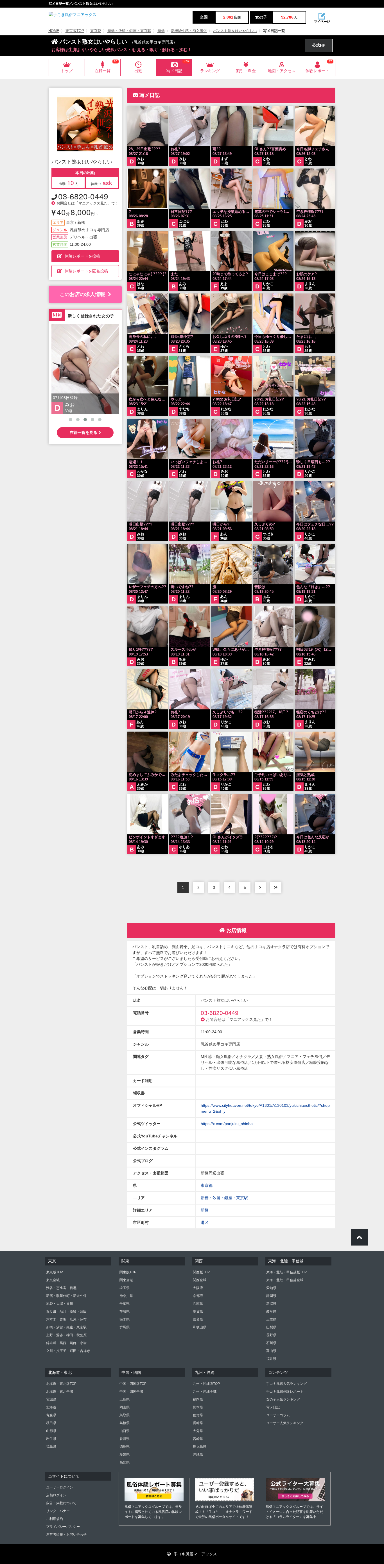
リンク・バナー (58, 1511)
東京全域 (53, 1280)
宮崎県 (198, 1439)
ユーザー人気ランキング (284, 1423)
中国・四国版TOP (132, 1384)
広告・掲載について (61, 1503)
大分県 (198, 1431)
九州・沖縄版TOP (206, 1384)
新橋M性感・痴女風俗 (189, 31)
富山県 (271, 1351)
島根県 (124, 1423)
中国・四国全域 (131, 1392)
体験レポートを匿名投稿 (86, 271)
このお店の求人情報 (82, 294)
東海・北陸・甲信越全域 (284, 1280)
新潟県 (271, 1304)
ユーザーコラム (278, 1415)
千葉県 (124, 1304)
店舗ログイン (56, 1495)
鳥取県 (124, 1415)
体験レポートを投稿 (82, 256)
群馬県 (124, 1327)
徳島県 (124, 1447)
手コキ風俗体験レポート (284, 1392)
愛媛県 (124, 1454)
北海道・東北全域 (59, 1392)
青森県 (51, 1415)
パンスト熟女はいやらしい (235, 31)
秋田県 (51, 1423)
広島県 (124, 1399)
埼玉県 (124, 1288)
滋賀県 (198, 1311)
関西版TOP (201, 1272)
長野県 (271, 1335)
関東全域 (126, 1280)
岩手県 (51, 1439)
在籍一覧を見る (84, 432)
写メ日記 (273, 1407)
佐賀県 (198, 1415)
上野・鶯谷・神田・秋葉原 (66, 1335)
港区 (205, 1222)
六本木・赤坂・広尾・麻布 (66, 1319)
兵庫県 (198, 1304)
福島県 (51, 1447)
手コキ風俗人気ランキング (286, 1384)
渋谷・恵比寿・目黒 (61, 1288)
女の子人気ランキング (283, 1399)
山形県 (51, 1431)
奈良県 (198, 1319)
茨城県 (124, 1311)
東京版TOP (74, 31)
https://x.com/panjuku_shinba (227, 1123)
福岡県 (198, 1399)
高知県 (124, 1462)
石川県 (271, 1343)
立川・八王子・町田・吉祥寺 (68, 1351)
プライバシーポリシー (63, 1527)
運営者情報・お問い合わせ (66, 1534)
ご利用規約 (54, 1519)
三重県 (271, 1319)
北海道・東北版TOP (61, 1384)
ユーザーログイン (59, 1487)
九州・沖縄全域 (204, 1392)
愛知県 (271, 1288)
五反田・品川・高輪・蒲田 (66, 1311)
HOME (53, 31)
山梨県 (271, 1327)
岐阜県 (271, 1311)
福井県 (271, 1359)
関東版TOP (127, 1272)
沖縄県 (198, 1454)
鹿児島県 (199, 1447)
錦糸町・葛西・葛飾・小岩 (66, 1343)
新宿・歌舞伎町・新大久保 (66, 1296)
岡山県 (124, 1407)
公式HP (318, 45)
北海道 (51, 1407)
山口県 (124, 1431)
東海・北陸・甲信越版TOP (286, 1272)
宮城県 (51, 1399)
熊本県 (198, 1407)
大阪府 (198, 1288)
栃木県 (124, 1319)
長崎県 (198, 1423)
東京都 (95, 31)
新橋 (161, 31)
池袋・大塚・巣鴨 (59, 1304)
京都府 (198, 1296)
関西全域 (199, 1280)
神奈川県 (126, 1296)
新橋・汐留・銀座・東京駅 (129, 31)
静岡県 (271, 1296)
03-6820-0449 (83, 196)
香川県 (124, 1439)
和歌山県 (199, 1327)
